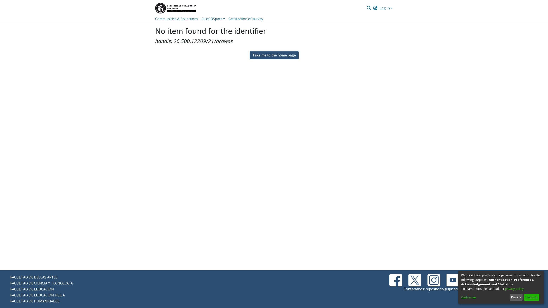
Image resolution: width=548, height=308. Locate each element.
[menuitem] (375, 8)
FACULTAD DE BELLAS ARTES (34, 277)
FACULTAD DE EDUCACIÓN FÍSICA (37, 295)
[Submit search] (368, 8)
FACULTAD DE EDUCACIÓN (32, 289)
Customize (468, 297)
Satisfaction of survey (245, 18)
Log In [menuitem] (385, 8)
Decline (516, 297)
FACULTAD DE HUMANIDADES (35, 301)
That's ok (531, 297)
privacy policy (514, 289)
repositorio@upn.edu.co (445, 289)
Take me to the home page (274, 55)
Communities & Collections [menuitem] (176, 18)
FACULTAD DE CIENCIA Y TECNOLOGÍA (41, 283)
